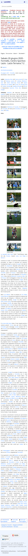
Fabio (9, 22)
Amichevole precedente (6, 70)
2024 (24, 465)
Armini (22, 84)
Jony (26, 84)
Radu (2, 81)
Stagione (4, 67)
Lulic (12, 482)
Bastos (7, 81)
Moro (25, 86)
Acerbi (20, 79)
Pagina (3, 53)
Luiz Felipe (23, 256)
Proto (16, 88)
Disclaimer (6, 553)
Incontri (9, 525)
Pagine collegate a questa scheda (12, 41)
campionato (9, 265)
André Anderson (11, 82)
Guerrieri (12, 88)
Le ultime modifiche (10, 44)
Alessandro (12, 352)
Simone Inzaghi (5, 458)
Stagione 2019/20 (17, 525)
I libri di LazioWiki (8, 39)
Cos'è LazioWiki (21, 551)
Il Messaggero (6, 450)
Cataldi (14, 86)
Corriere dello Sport (7, 323)
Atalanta (25, 288)
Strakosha (7, 79)
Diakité (2, 94)
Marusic (3, 257)
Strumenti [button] (21, 53)
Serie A (18, 269)
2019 (8, 73)
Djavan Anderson (5, 505)
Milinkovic (10, 107)
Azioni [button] (15, 53)
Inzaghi (3, 89)
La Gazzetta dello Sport (7, 254)
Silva (25, 79)
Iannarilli (9, 92)
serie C (11, 348)
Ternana (8, 256)
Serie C (11, 460)
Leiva (17, 256)
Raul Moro (9, 507)
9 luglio (14, 16)
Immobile (19, 86)
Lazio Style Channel (13, 377)
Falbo (4, 86)
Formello (12, 73)
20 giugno (3, 73)
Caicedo (8, 86)
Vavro (16, 79)
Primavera (3, 465)
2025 (18, 16)
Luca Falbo (22, 463)
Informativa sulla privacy (8, 551)
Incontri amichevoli (7, 526)
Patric (11, 79)
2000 (20, 352)
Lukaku (19, 81)
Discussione (9, 53)
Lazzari (12, 81)
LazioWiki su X (13, 40)
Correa (16, 84)
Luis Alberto (10, 84)
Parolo (18, 82)
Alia (20, 88)
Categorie (4, 525)
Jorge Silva (20, 503)
